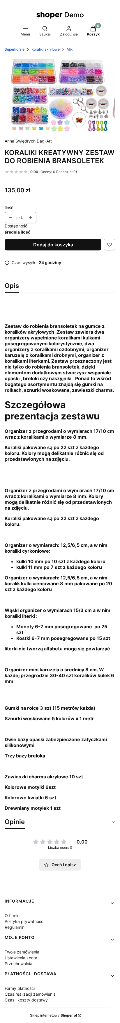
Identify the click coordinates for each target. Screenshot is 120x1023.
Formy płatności (20, 988)
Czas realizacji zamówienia (30, 994)
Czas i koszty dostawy (26, 999)
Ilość (9, 207)
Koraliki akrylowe (45, 49)
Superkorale (14, 49)
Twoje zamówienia (22, 951)
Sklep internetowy (53, 1015)
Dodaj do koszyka (53, 245)
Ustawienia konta (21, 957)
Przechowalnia (18, 963)
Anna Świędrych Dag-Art (28, 140)
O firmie (12, 915)
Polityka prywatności (24, 921)
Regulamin (14, 927)
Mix (70, 49)
